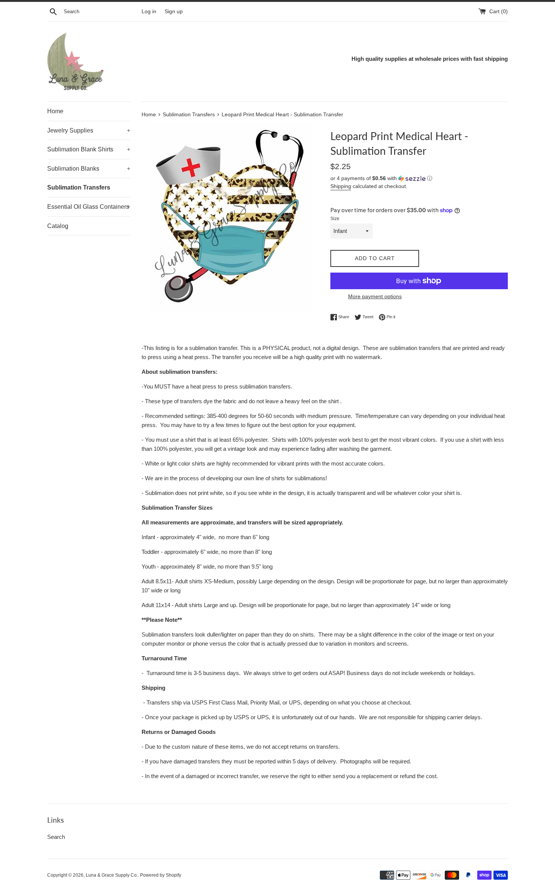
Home (55, 111)
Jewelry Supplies (88, 130)
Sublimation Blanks (88, 168)
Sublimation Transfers (78, 187)
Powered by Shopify (160, 875)
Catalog (57, 226)
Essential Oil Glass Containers (88, 206)
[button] (419, 178)
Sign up (174, 11)
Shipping (340, 186)
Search (56, 837)
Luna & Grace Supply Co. (112, 875)
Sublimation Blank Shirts (88, 149)
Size (334, 218)
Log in (149, 11)
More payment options (375, 296)
